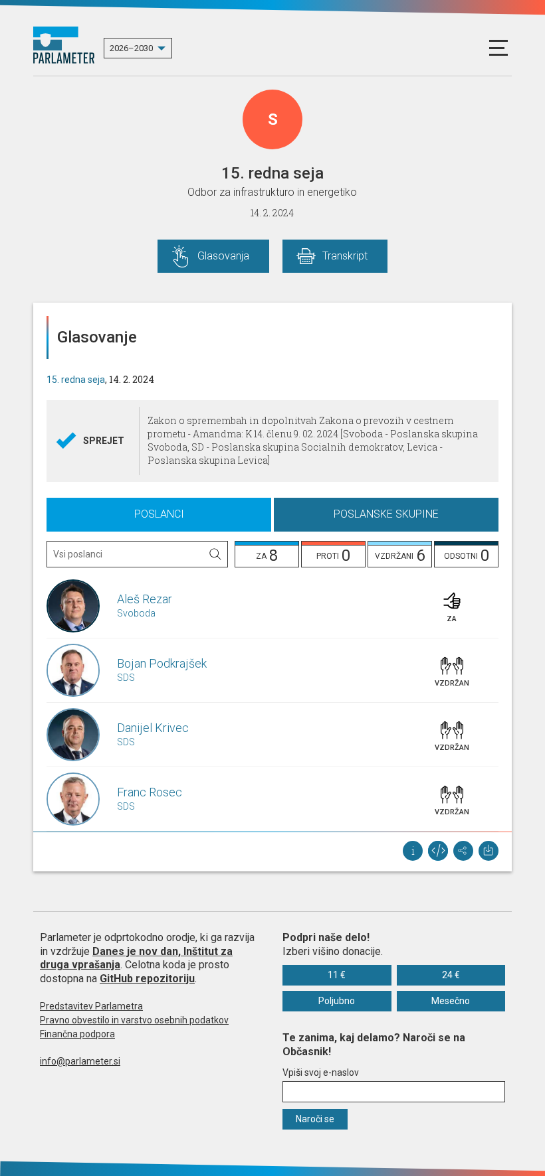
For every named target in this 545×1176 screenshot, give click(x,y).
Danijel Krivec (153, 728)
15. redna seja (76, 379)
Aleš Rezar (144, 599)
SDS (126, 677)
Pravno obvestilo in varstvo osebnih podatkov (134, 1020)
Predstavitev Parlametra (91, 1006)
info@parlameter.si (80, 1061)
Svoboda (136, 613)
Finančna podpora (77, 1034)
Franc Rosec (149, 792)
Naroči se (315, 1119)
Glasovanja (223, 256)
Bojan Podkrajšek (162, 663)
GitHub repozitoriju (147, 978)
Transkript (345, 256)
